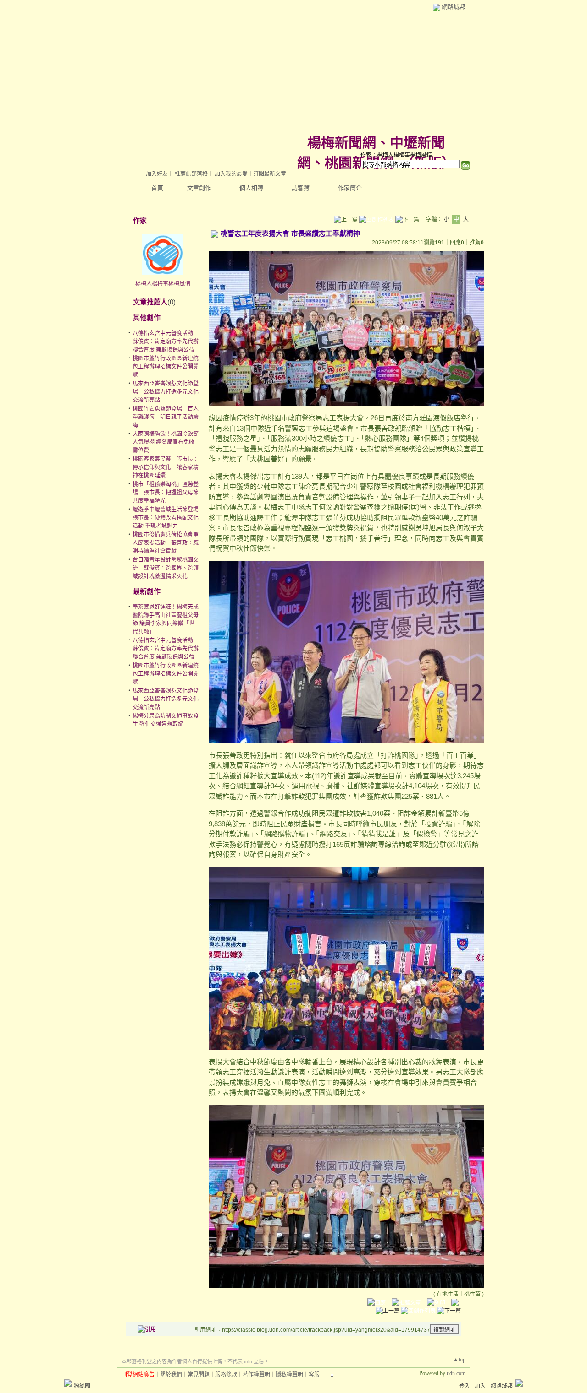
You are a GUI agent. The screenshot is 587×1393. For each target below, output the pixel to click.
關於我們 (171, 1374)
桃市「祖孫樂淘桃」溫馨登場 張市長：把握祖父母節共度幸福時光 (166, 492)
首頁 (157, 187)
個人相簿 (251, 187)
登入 (464, 1386)
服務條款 (226, 1374)
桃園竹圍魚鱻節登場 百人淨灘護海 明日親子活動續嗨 (166, 417)
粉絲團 (82, 1386)
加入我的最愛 (231, 174)
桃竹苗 (472, 1294)
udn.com (456, 1373)
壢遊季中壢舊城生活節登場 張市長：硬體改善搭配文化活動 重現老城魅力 (168, 517)
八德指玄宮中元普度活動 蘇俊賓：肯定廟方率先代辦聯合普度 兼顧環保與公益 (166, 341)
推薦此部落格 (191, 174)
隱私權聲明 (289, 1374)
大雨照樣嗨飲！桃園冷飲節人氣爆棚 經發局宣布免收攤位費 (166, 442)
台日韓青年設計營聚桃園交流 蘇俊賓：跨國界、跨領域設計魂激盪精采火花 (166, 568)
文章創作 (199, 187)
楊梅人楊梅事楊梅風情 (162, 284)
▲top (459, 1359)
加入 (480, 1386)
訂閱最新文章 (269, 174)
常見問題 (199, 1374)
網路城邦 (453, 6)
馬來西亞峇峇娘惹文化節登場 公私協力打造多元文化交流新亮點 (166, 391)
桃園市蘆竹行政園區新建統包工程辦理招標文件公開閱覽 (166, 366)
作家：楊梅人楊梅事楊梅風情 (396, 155)
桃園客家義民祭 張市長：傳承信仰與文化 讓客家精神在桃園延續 (166, 467)
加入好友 (157, 174)
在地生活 (448, 1294)
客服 (314, 1374)
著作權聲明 (256, 1374)
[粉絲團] (68, 1383)
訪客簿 (301, 187)
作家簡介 (350, 187)
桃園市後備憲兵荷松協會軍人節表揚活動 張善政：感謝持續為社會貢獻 (166, 542)
